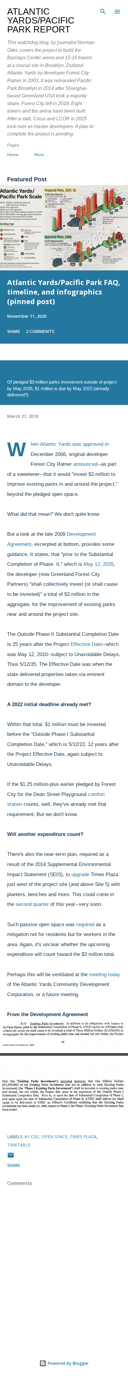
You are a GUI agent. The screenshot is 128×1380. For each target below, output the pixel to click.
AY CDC (31, 1136)
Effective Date (86, 644)
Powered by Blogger (67, 1363)
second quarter (32, 904)
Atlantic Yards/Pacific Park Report (40, 20)
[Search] (103, 10)
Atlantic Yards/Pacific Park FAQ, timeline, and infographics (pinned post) (63, 291)
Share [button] (13, 331)
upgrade (80, 874)
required (85, 924)
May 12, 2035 (99, 564)
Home (12, 154)
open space (54, 1136)
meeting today (104, 974)
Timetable (18, 1145)
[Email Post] (10, 1157)
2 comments (40, 331)
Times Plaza (83, 1136)
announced (85, 464)
